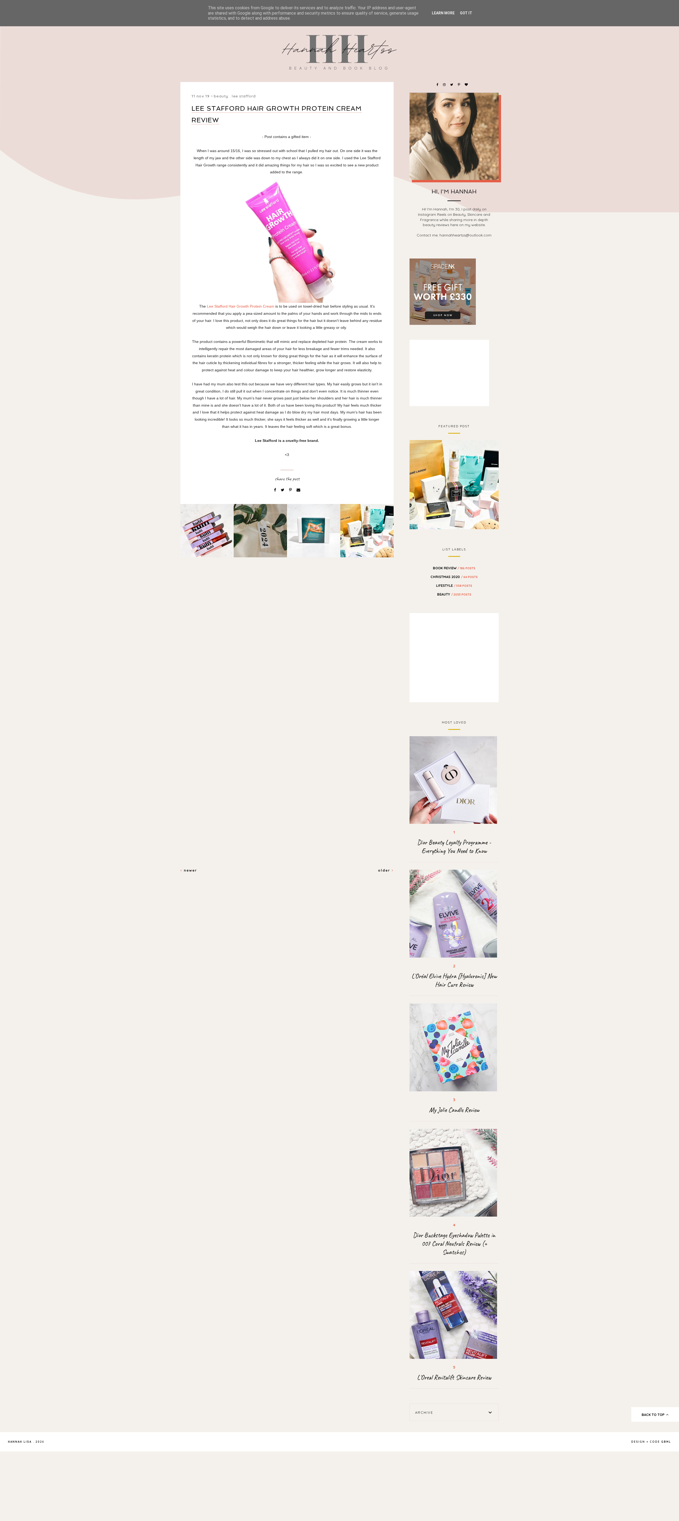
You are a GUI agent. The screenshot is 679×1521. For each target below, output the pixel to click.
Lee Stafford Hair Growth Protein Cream (240, 306)
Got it (466, 13)
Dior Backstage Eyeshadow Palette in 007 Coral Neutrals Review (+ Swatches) (454, 1243)
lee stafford (243, 96)
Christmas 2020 (454, 577)
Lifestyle (454, 585)
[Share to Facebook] (275, 490)
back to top (653, 1414)
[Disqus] (287, 652)
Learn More (443, 13)
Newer (189, 870)
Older (385, 870)
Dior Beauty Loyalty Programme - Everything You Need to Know (454, 846)
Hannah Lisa (20, 1442)
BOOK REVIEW (454, 568)
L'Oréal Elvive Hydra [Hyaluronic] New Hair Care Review (454, 980)
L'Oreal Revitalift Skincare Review (454, 1377)
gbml (666, 1442)
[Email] (298, 490)
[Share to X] (283, 490)
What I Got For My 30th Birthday (454, 484)
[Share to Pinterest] (291, 490)
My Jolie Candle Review (454, 1110)
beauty (221, 96)
